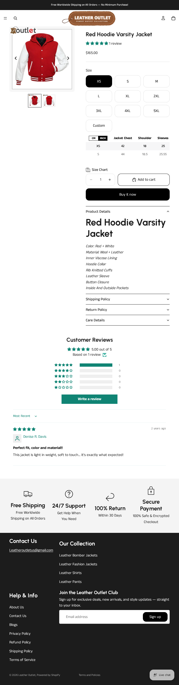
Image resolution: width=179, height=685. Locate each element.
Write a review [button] (89, 399)
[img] (24, 429)
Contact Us (17, 616)
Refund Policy (20, 642)
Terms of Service (22, 660)
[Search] (15, 18)
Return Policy (96, 309)
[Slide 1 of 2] (34, 100)
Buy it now (127, 194)
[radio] (93, 138)
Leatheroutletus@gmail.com (31, 550)
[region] (128, 146)
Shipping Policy (98, 299)
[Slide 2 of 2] (49, 100)
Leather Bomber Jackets (78, 555)
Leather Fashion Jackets (78, 564)
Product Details (98, 211)
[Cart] (173, 18)
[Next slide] (69, 59)
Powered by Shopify (48, 675)
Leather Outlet (27, 675)
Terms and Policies (89, 675)
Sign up (155, 616)
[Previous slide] (14, 59)
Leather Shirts (70, 573)
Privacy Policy (20, 633)
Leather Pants (70, 582)
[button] (97, 43)
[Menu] (5, 18)
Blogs (13, 625)
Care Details (95, 320)
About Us (16, 607)
